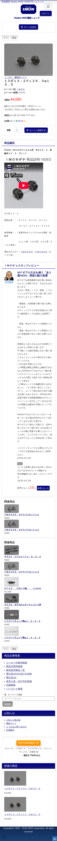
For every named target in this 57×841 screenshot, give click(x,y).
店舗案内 (10, 730)
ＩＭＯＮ (21, 89)
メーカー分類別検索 (16, 662)
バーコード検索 (14, 688)
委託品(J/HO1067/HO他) (19, 673)
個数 (9, 130)
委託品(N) (11, 677)
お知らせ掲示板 (13, 720)
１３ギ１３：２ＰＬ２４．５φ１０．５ (22, 788)
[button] (46, 13)
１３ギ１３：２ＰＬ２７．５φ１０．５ (22, 814)
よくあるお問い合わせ (16, 726)
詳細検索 (10, 685)
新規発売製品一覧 (15, 670)
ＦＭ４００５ (27, 251)
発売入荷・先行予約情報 (19, 681)
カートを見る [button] (29, 27)
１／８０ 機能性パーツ (15, 77)
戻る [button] (14, 37)
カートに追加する (37, 130)
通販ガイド (11, 723)
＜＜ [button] (6, 37)
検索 (9, 704)
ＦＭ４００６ (41, 251)
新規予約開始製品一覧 (28, 742)
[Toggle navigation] (4, 837)
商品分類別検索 (14, 666)
